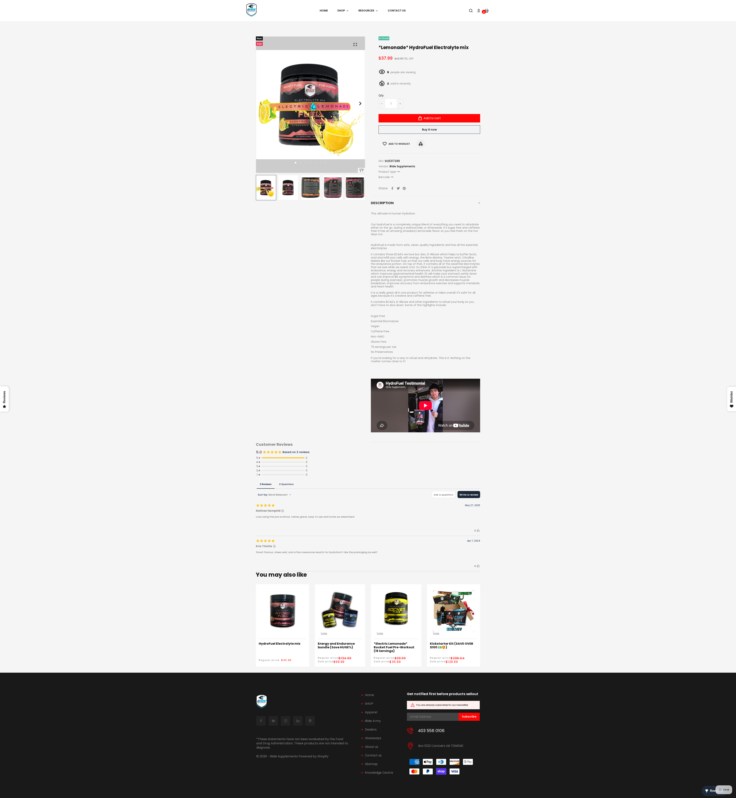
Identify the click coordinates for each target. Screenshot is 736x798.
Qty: (381, 95)
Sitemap (371, 764)
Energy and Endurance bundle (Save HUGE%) (336, 645)
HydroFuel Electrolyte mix (279, 643)
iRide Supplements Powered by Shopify (299, 756)
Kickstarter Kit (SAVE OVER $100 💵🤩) (451, 645)
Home (369, 695)
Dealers (371, 729)
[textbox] (425, 275)
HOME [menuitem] (324, 10)
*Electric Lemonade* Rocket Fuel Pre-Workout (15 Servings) (394, 647)
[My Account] (479, 11)
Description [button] (382, 203)
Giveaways (373, 738)
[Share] (392, 188)
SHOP (369, 703)
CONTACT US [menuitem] (397, 10)
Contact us (373, 755)
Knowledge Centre (379, 772)
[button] (300, 162)
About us (371, 747)
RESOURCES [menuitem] (366, 10)
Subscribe (469, 716)
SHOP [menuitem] (341, 10)
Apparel (371, 712)
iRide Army (373, 721)
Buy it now (429, 129)
